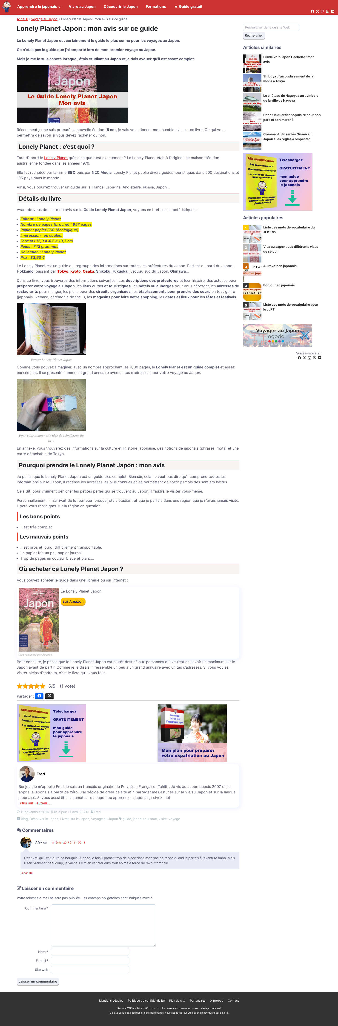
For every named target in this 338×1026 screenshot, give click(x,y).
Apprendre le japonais (37, 6)
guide (127, 819)
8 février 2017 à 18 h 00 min (69, 842)
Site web (41, 970)
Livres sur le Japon (74, 819)
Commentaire (36, 908)
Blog (24, 819)
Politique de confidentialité (146, 1000)
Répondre (26, 873)
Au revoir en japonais (280, 266)
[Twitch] (314, 358)
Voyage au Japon (44, 19)
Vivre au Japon (82, 6)
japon (137, 819)
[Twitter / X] (304, 358)
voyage (174, 819)
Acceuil (22, 19)
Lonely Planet (56, 157)
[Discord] (319, 358)
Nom (43, 952)
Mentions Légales (111, 1000)
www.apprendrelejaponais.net (200, 1008)
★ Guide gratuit (188, 6)
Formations (156, 6)
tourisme (150, 819)
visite (163, 819)
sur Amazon (73, 601)
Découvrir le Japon (44, 819)
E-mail (42, 961)
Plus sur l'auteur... (35, 803)
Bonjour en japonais (279, 285)
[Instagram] (309, 358)
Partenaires (198, 1000)
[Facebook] (299, 358)
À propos (216, 1000)
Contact (233, 1000)
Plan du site (177, 1000)
